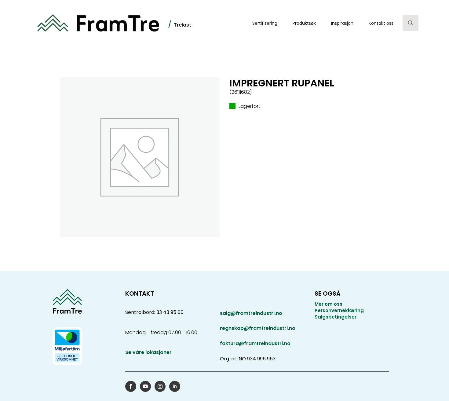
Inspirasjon (342, 23)
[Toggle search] (410, 23)
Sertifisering (264, 23)
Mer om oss (328, 304)
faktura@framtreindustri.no (255, 343)
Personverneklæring (339, 310)
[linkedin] (174, 386)
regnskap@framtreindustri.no (257, 328)
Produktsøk (304, 23)
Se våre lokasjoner (148, 352)
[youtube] (145, 386)
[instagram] (160, 386)
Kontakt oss (381, 23)
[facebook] (130, 386)
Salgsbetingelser (335, 317)
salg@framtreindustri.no (251, 313)
